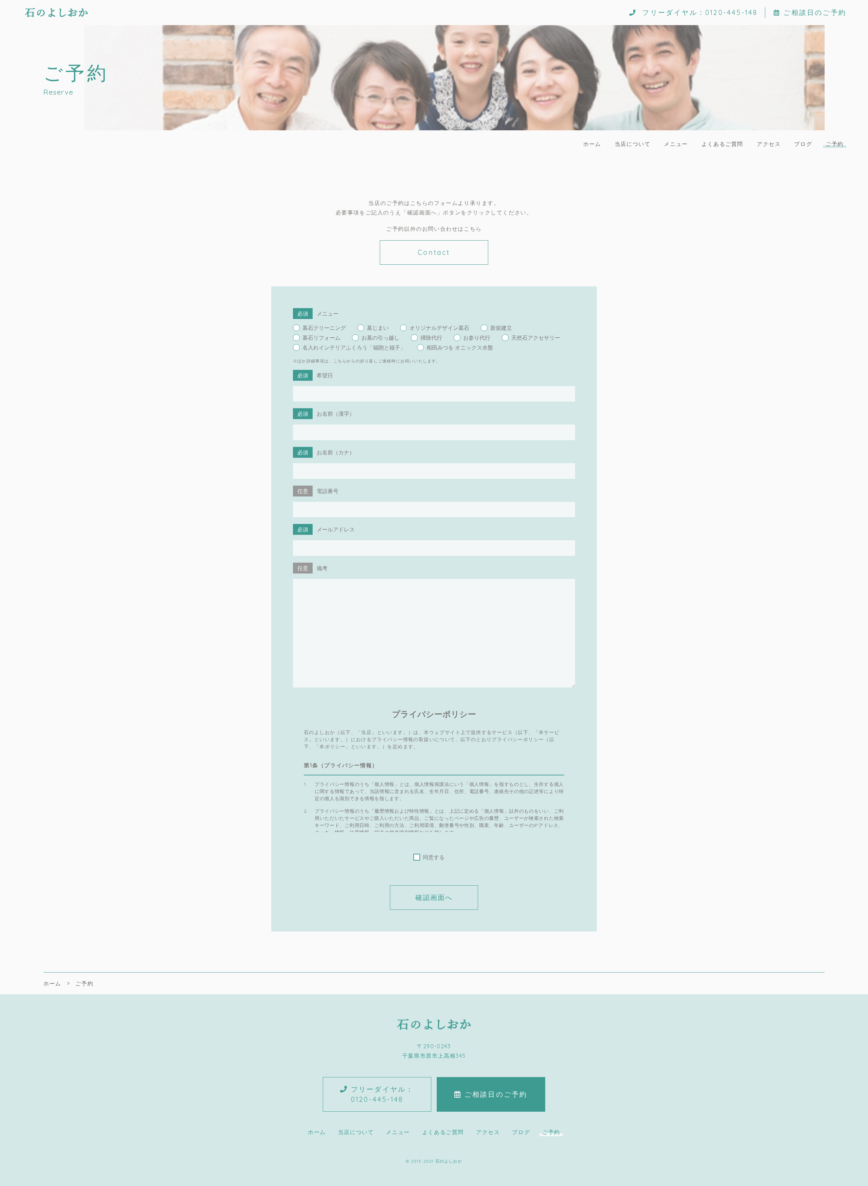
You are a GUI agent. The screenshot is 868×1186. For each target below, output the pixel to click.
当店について (633, 143)
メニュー (676, 143)
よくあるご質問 (722, 143)
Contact (434, 252)
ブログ (803, 143)
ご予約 (835, 143)
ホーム (592, 143)
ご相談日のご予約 (814, 12)
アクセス (769, 143)
